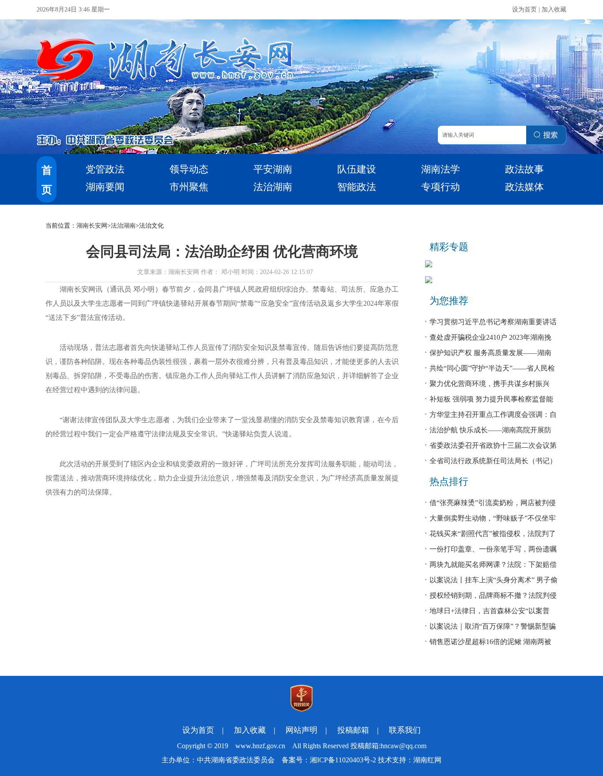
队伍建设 (356, 169)
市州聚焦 (189, 186)
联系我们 (405, 730)
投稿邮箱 (353, 730)
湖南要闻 (105, 186)
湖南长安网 (91, 225)
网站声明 (301, 730)
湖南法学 (440, 169)
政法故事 (524, 169)
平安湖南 (272, 169)
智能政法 (356, 186)
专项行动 (440, 186)
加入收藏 (554, 9)
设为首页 (524, 9)
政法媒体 (524, 186)
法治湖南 (272, 186)
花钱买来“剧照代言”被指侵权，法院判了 (493, 533)
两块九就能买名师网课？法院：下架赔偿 (493, 564)
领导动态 (189, 169)
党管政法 (105, 169)
